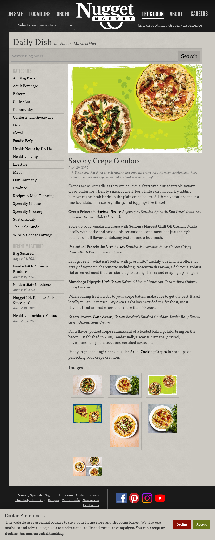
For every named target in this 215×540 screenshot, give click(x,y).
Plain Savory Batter (108, 316)
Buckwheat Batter (106, 211)
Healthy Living (25, 156)
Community (23, 109)
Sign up (50, 495)
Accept (201, 524)
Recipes (53, 500)
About (176, 14)
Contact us (91, 505)
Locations (39, 14)
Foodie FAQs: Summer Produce (31, 271)
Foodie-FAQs (23, 140)
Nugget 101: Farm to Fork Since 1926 (33, 302)
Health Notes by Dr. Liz (32, 148)
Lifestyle (20, 164)
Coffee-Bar (21, 101)
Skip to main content (20, 3)
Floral (18, 133)
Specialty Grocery (28, 211)
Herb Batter (115, 246)
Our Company (25, 180)
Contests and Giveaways (33, 117)
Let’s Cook (153, 14)
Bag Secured (24, 256)
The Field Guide (26, 227)
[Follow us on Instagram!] (147, 502)
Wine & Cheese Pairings (33, 234)
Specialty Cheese (27, 203)
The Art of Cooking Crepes (145, 351)
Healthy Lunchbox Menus (35, 318)
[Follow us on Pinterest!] (134, 502)
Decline (182, 524)
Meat (17, 172)
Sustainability (24, 219)
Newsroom (91, 500)
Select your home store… (38, 25)
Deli (16, 125)
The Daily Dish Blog (30, 500)
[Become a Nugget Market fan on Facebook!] (121, 502)
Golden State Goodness (32, 287)
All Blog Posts (24, 78)
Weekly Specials (30, 495)
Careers (199, 14)
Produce (20, 188)
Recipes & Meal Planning (33, 195)
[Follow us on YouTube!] (160, 502)
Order (62, 14)
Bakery (19, 93)
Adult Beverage (25, 85)
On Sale (15, 14)
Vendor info (71, 500)
